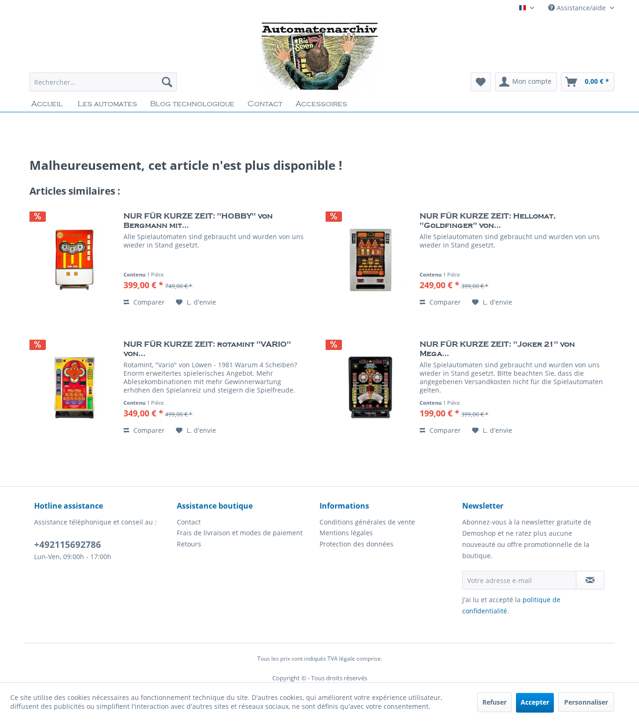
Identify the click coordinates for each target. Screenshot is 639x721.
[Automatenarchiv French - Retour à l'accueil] (319, 56)
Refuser (494, 702)
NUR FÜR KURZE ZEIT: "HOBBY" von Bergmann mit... (198, 221)
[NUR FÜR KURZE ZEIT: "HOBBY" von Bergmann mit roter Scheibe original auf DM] (74, 259)
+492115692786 (67, 545)
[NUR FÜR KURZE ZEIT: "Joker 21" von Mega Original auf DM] (370, 388)
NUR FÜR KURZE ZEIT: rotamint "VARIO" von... (207, 349)
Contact (189, 521)
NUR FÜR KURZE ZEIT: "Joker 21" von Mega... (497, 349)
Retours (189, 543)
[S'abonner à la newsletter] (590, 580)
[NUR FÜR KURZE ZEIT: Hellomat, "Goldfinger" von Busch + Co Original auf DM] (370, 259)
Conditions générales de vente (367, 521)
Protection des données (356, 543)
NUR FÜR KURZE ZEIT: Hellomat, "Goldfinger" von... (488, 221)
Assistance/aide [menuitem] (581, 7)
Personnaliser (586, 702)
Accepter (535, 702)
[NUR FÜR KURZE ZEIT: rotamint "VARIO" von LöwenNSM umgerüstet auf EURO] (74, 388)
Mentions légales (346, 532)
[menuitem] (103, 82)
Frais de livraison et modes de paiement (240, 532)
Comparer (148, 302)
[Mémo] (481, 82)
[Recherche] (167, 82)
